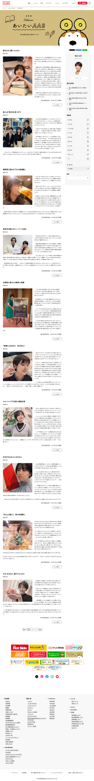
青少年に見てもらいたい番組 (13, 722)
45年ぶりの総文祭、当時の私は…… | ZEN (77, 103)
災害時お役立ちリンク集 (78, 723)
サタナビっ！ (30, 707)
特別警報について (76, 715)
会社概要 (8, 705)
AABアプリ (74, 728)
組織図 (7, 707)
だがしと (30, 710)
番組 (29, 3)
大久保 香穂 (78, 128)
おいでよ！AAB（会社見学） (12, 750)
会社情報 (6, 698)
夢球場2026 (31, 724)
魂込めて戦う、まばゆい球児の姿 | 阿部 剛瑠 (78, 108)
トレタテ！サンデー (32, 705)
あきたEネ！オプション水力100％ (14, 754)
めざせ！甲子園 (31, 722)
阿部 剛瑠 (78, 120)
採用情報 (8, 703)
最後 (40, 629)
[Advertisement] (47, 685)
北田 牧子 (52, 710)
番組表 (84, 3)
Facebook (47, 676)
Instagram (41, 676)
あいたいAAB (12, 8)
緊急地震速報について (77, 717)
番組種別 (8, 718)
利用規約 (8, 739)
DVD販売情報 (75, 725)
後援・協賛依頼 (9, 741)
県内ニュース (75, 701)
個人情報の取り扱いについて (38, 772)
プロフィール (78, 78)
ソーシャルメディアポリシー (12, 737)
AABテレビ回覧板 (10, 761)
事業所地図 (8, 710)
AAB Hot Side (9, 758)
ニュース (35, 3)
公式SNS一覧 (9, 735)
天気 (41, 3)
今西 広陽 (78, 124)
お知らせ (8, 701)
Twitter (36, 676)
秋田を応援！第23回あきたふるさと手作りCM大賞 (37, 719)
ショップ (73, 3)
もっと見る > (57, 105)
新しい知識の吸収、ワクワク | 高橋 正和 (77, 88)
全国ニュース (75, 703)
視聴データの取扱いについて (13, 729)
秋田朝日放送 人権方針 (11, 714)
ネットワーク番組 (32, 726)
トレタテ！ (30, 701)
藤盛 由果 (78, 150)
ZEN (78, 158)
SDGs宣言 (8, 752)
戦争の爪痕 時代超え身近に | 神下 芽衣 (78, 93)
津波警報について (76, 719)
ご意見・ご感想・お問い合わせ (75, 772)
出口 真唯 (78, 146)
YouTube (57, 676)
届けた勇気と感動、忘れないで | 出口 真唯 (77, 98)
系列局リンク (9, 733)
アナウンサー (49, 3)
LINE (52, 676)
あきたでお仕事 (9, 763)
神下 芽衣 (78, 133)
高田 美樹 (78, 137)
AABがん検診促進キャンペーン (13, 756)
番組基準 (8, 716)
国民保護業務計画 (10, 724)
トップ (4, 8)
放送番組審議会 (10, 720)
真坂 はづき (78, 154)
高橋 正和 (78, 141)
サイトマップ (15, 772)
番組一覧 (28, 698)
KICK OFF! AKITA (32, 716)
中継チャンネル (9, 712)
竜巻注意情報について (77, 721)
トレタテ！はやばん (32, 703)
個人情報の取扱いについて (12, 727)
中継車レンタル (9, 731)
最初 (24, 629)
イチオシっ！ (30, 714)
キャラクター (65, 3)
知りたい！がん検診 (32, 712)
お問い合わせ (9, 744)
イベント (57, 3)
